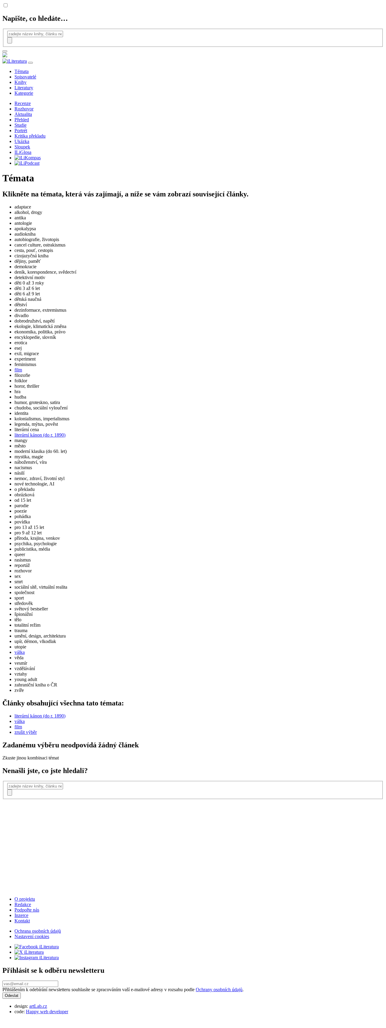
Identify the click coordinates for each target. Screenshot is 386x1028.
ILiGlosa (22, 152)
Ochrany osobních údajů (219, 989)
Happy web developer (47, 1011)
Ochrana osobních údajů (37, 931)
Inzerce (21, 915)
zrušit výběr (25, 732)
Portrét (20, 130)
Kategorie (23, 93)
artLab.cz (38, 1006)
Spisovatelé (25, 76)
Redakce (22, 904)
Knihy (20, 82)
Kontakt (22, 920)
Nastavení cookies (31, 936)
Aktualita (23, 114)
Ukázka (21, 141)
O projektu (24, 899)
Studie (20, 125)
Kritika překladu (30, 135)
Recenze (22, 103)
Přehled (21, 119)
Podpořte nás (26, 909)
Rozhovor (23, 108)
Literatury (23, 87)
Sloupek (22, 146)
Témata (21, 71)
